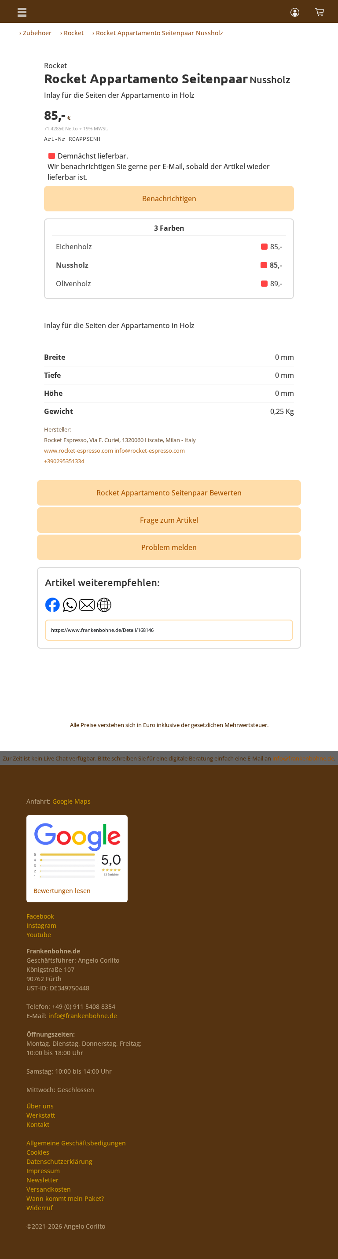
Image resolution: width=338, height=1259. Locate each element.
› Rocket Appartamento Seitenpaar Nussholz (157, 33)
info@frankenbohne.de (303, 758)
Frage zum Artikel (169, 520)
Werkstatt (40, 1115)
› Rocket (72, 33)
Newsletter (42, 1180)
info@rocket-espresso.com (149, 450)
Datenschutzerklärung (59, 1161)
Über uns (40, 1106)
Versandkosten (48, 1189)
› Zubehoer (35, 33)
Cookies (37, 1152)
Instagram (41, 925)
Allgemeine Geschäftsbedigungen (76, 1143)
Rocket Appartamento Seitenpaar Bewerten (169, 493)
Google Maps (71, 801)
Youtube (38, 934)
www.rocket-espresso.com (78, 450)
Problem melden (169, 547)
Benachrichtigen (169, 198)
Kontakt (37, 1124)
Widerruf (39, 1208)
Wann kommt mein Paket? (65, 1198)
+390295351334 (64, 461)
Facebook (40, 916)
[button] (22, 11)
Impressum (43, 1171)
